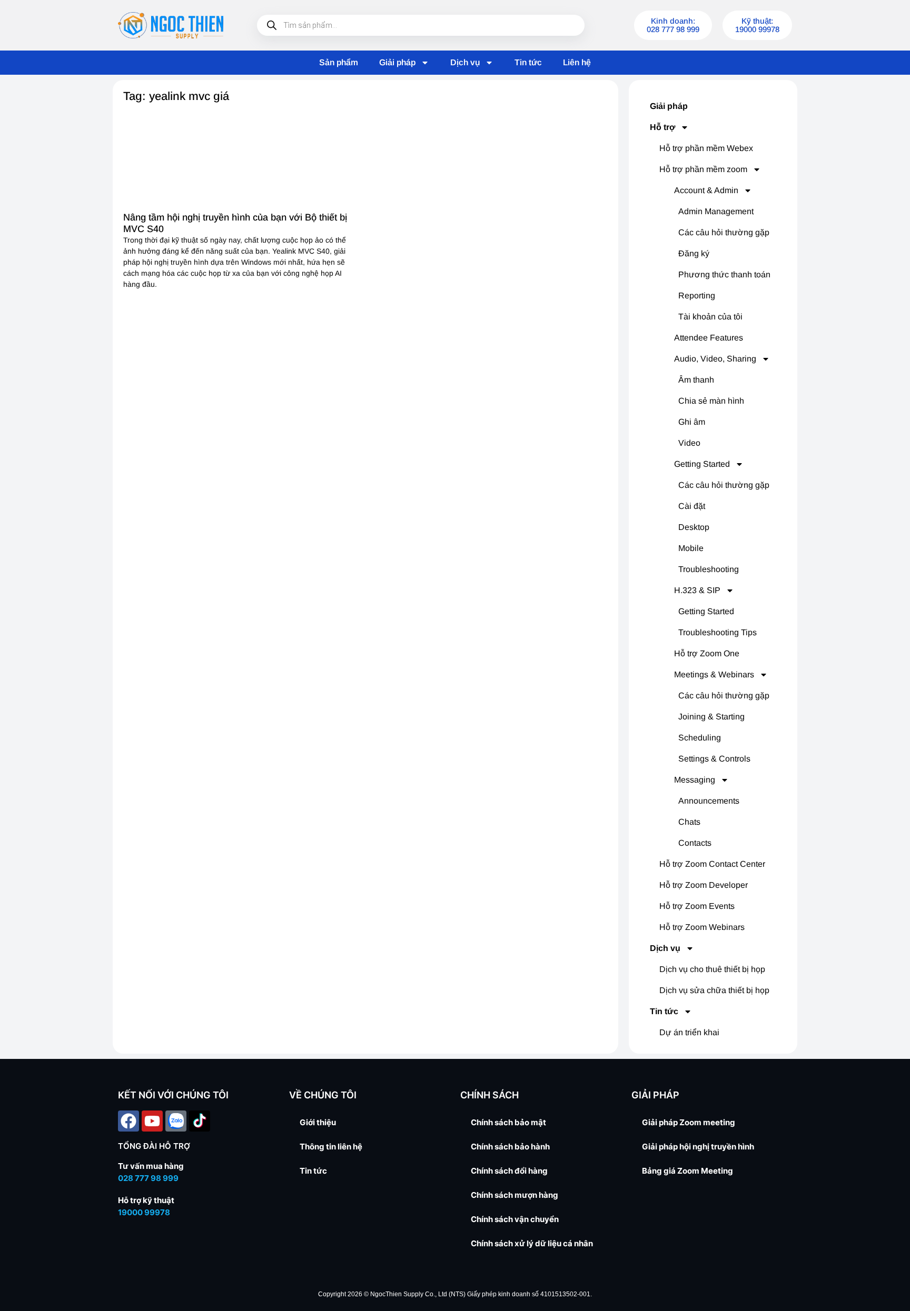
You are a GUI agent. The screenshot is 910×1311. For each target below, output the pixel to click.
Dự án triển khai (689, 1032)
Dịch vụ (465, 62)
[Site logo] (170, 25)
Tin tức (528, 62)
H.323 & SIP (697, 590)
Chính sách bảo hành (510, 1147)
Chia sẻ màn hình (711, 400)
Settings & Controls (714, 758)
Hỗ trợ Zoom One (706, 653)
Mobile (691, 548)
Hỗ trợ (662, 127)
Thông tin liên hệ (331, 1147)
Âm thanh (696, 379)
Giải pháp (397, 62)
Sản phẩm (338, 62)
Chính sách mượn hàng (514, 1195)
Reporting (696, 295)
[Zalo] (175, 1121)
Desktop (693, 527)
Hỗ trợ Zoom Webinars (702, 927)
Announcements (708, 800)
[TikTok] (199, 1121)
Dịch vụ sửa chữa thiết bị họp (714, 990)
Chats (689, 821)
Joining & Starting (711, 716)
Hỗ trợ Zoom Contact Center (712, 863)
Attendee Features (708, 337)
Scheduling (699, 737)
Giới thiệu (318, 1122)
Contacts (694, 842)
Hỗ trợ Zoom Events (697, 906)
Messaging (694, 779)
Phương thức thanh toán (724, 274)
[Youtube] (152, 1121)
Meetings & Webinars (714, 674)
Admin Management (716, 211)
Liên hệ (577, 62)
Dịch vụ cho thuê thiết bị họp (712, 969)
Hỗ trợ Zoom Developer (703, 884)
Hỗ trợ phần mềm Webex (706, 148)
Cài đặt (691, 506)
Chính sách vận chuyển (515, 1219)
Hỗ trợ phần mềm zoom (703, 169)
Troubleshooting (708, 569)
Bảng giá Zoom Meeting (687, 1171)
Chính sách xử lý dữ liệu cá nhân (532, 1243)
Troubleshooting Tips (717, 632)
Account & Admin (706, 190)
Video (689, 442)
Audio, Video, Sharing (715, 358)
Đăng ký (693, 253)
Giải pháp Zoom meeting (688, 1122)
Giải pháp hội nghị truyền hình (698, 1147)
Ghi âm (691, 421)
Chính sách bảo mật (508, 1122)
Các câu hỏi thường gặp (723, 232)
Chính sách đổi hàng (509, 1171)
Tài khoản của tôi (710, 316)
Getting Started (702, 463)
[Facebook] (128, 1121)
